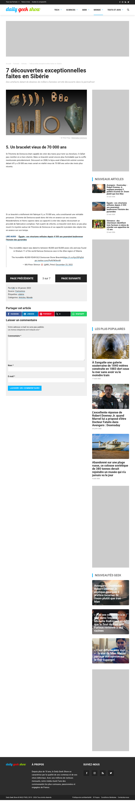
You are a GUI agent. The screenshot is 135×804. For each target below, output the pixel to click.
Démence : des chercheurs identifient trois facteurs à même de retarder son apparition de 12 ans (118, 225)
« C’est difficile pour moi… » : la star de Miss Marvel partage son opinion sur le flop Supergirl (110, 655)
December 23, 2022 (64, 264)
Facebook (15, 314)
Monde (97, 10)
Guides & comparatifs (39, 2)
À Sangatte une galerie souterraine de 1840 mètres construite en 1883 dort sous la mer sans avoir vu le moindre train (110, 369)
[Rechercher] (128, 10)
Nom (11, 365)
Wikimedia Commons (79, 138)
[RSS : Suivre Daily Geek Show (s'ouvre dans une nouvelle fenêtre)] (125, 2)
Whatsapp (80, 314)
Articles (22, 297)
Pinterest (47, 314)
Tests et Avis (25, 2)
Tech (56, 10)
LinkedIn (30, 314)
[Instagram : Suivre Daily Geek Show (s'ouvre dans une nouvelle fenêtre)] (122, 2)
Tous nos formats (12, 2)
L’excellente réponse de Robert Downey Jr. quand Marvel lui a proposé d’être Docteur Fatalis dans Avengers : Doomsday (109, 419)
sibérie (21, 294)
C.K (13, 288)
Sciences (70, 10)
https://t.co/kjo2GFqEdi (73, 257)
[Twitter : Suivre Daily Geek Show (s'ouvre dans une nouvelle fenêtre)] (128, 2)
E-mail (11, 376)
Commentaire (14, 336)
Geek (84, 10)
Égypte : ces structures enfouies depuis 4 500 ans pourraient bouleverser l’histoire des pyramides (118, 207)
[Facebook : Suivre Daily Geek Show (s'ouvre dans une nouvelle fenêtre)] (119, 2)
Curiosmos (20, 291)
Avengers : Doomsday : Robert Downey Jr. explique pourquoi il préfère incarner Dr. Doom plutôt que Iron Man (118, 189)
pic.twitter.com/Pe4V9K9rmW (48, 260)
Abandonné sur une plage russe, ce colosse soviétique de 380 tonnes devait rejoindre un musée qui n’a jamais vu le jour (110, 469)
